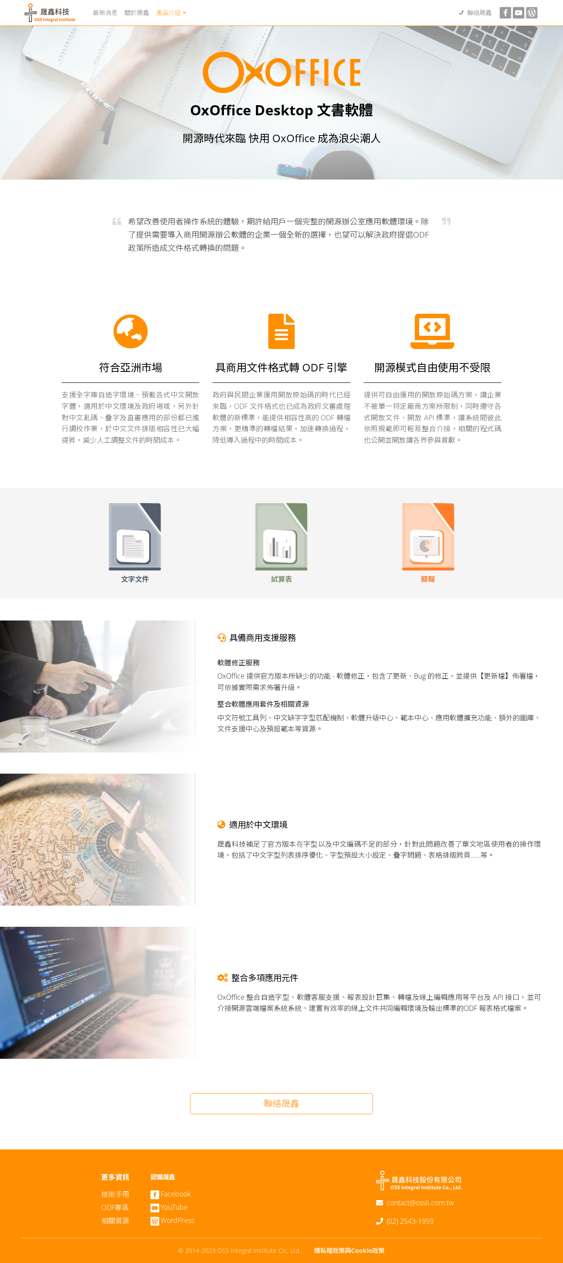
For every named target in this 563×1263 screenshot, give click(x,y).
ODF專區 (115, 1207)
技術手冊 (115, 1194)
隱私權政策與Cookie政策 (349, 1250)
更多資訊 (115, 1177)
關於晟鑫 (136, 12)
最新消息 (105, 12)
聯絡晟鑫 (479, 12)
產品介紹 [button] (168, 12)
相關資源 (115, 1221)
